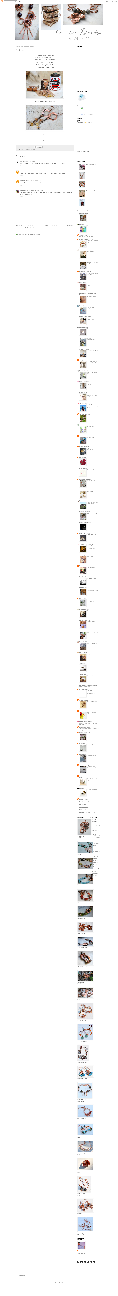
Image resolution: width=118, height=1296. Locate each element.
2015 (93, 822)
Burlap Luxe (82, 360)
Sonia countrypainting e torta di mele (89, 250)
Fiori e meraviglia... (91, 567)
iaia (21, 161)
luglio (94, 856)
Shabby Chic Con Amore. (86, 239)
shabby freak (82, 674)
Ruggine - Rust (90, 426)
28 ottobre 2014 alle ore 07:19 (30, 161)
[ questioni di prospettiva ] (92, 665)
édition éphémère (83, 213)
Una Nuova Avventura (92, 513)
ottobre (95, 830)
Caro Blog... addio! (91, 469)
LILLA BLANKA (83, 598)
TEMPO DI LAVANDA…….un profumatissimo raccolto (92, 692)
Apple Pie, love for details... (86, 555)
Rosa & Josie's (83, 652)
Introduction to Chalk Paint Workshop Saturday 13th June (93, 590)
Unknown (22, 180)
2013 (93, 871)
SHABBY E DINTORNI (85, 732)
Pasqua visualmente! (91, 610)
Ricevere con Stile (84, 566)
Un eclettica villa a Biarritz (92, 350)
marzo (95, 864)
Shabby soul (82, 425)
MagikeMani (23, 171)
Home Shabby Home (84, 381)
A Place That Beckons (92, 643)
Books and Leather (95, 846)
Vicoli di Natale (90, 556)
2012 (93, 873)
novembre (96, 828)
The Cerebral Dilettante (85, 338)
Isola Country (82, 754)
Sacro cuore (89, 200)
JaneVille (81, 224)
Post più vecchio (69, 225)
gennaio (95, 869)
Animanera (82, 663)
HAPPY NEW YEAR (91, 534)
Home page (45, 225)
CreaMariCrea (83, 392)
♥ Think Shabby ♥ (83, 235)
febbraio (95, 866)
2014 (93, 824)
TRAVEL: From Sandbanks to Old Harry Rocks (92, 406)
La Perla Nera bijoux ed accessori (88, 685)
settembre (96, 851)
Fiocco (94, 839)
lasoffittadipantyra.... (84, 609)
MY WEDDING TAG (91, 578)
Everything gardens (91, 458)
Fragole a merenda (84, 801)
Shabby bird (89, 173)
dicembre (95, 826)
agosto (95, 853)
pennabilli (81, 788)
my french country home (85, 721)
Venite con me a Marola (96, 842)
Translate (89, 122)
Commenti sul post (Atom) (27, 228)
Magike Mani (82, 305)
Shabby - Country (83, 700)
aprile (95, 862)
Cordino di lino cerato (96, 835)
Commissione (96, 837)
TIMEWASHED (83, 490)
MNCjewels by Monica (85, 479)
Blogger (62, 1282)
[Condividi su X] (38, 147)
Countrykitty (82, 282)
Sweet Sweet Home (84, 689)
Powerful (89, 524)
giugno (95, 858)
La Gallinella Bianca (84, 511)
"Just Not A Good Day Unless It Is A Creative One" (92, 363)
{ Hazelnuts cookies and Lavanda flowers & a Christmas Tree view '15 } (93, 547)
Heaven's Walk (83, 642)
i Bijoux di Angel (83, 799)
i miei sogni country (84, 533)
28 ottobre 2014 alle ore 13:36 (34, 171)
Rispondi (22, 165)
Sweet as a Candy (84, 576)
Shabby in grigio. (90, 734)
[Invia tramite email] (35, 147)
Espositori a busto (90, 191)
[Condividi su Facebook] (40, 147)
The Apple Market (84, 403)
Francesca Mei (24, 190)
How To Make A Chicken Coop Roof (87, 236)
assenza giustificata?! (92, 755)
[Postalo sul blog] (36, 147)
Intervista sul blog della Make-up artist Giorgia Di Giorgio (92, 395)
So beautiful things (84, 711)
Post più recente (20, 225)
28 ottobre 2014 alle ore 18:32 (36, 190)
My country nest (83, 501)
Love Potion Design (84, 727)
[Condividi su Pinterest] (42, 147)
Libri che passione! (91, 164)
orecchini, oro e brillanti (92, 789)
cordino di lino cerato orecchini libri (28, 149)
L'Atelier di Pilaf (83, 631)
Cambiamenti (90, 328)
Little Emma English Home (86, 807)
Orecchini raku (90, 437)
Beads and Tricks (83, 327)
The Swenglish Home (84, 414)
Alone (94, 832)
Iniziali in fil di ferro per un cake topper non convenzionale (92, 274)
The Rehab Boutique (84, 765)
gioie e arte (82, 436)
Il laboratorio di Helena (85, 522)
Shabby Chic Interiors (85, 316)
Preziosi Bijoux (83, 468)
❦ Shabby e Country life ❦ (86, 544)
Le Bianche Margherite (85, 271)
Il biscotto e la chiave (91, 621)
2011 (93, 876)
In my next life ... (90, 744)
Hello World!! (90, 491)
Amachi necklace (91, 480)
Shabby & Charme (84, 349)
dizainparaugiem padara (84, 686)
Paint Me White (83, 587)
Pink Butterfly (83, 804)
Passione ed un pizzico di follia (87, 812)
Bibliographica (83, 809)
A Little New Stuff (90, 339)
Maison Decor (83, 261)
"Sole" (94, 849)
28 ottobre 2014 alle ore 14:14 (33, 180)
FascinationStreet (84, 446)
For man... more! (90, 182)
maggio (95, 860)
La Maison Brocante (84, 620)
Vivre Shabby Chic (84, 371)
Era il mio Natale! (90, 251)
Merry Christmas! (91, 654)
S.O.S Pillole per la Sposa (92, 632)
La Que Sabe (82, 457)
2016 (93, 819)
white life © (82, 743)
